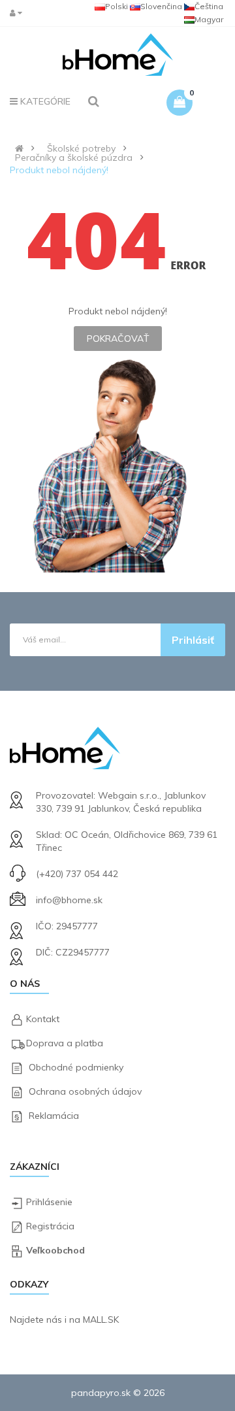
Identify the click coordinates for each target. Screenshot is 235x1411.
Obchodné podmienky (76, 1067)
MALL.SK (101, 1319)
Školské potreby (81, 148)
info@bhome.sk (69, 900)
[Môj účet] (19, 13)
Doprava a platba (64, 1043)
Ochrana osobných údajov (85, 1091)
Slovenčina (161, 6)
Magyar (209, 19)
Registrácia (50, 1226)
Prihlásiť (193, 639)
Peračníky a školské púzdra (74, 157)
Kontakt (42, 1019)
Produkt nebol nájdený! (59, 169)
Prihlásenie (49, 1202)
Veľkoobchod (55, 1250)
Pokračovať (118, 338)
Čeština (209, 6)
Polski (116, 6)
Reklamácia (54, 1115)
